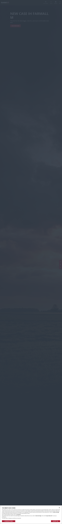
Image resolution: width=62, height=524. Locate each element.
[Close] (59, 507)
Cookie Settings (8, 521)
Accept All (55, 521)
